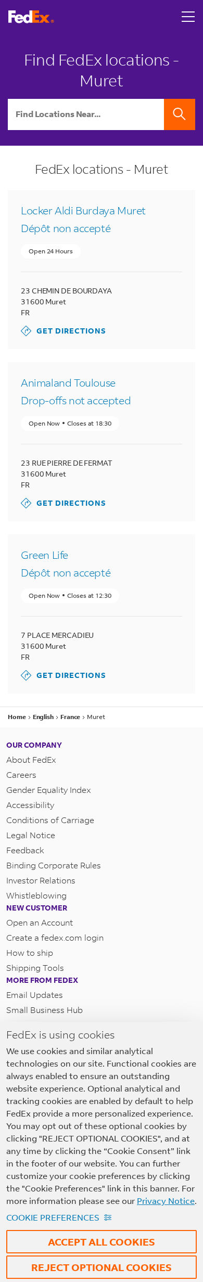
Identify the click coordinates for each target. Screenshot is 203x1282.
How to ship (29, 952)
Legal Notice (30, 834)
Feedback (25, 849)
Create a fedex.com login (55, 937)
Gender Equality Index (48, 789)
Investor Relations (40, 880)
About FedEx (31, 759)
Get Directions (63, 331)
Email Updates (34, 994)
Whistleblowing (36, 895)
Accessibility (30, 804)
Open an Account (39, 922)
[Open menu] (188, 16)
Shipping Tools (35, 967)
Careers (21, 774)
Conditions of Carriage (50, 819)
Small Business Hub (44, 1009)
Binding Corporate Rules (53, 865)
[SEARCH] (179, 114)
